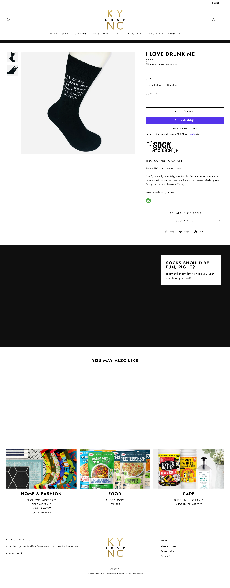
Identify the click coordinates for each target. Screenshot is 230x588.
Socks (66, 33)
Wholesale (156, 33)
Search (164, 540)
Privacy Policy (167, 556)
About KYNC (136, 33)
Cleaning (81, 33)
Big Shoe (172, 85)
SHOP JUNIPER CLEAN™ (188, 500)
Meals (119, 33)
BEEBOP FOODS (115, 500)
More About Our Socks (185, 213)
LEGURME (115, 504)
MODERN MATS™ (41, 508)
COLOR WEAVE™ (41, 512)
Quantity (152, 93)
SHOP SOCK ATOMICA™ (41, 500)
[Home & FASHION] (41, 468)
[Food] (115, 468)
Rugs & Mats (101, 33)
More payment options (184, 128)
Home (53, 33)
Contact (174, 33)
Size (149, 78)
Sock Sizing (185, 220)
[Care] (188, 468)
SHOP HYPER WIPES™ (188, 504)
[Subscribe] (51, 554)
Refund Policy (167, 551)
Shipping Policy (168, 545)
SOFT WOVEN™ (41, 504)
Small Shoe (155, 85)
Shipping (150, 64)
